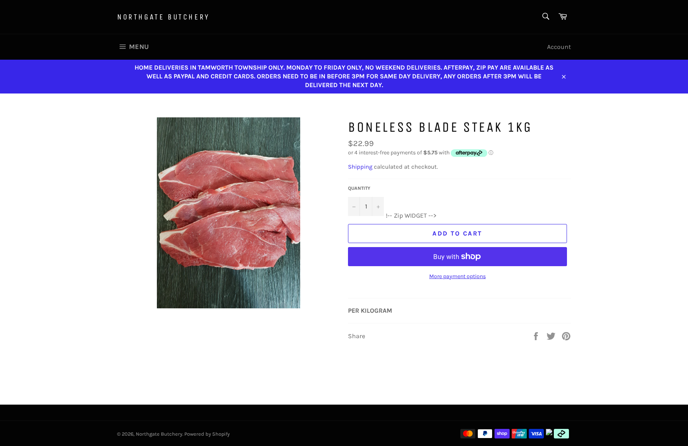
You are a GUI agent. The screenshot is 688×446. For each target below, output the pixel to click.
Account (559, 47)
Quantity (359, 188)
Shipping (360, 166)
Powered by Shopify (207, 434)
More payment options (457, 276)
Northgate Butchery (163, 16)
